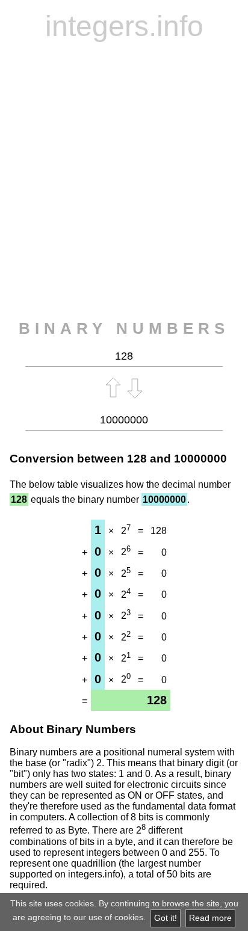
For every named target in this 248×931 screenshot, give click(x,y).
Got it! (165, 918)
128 (137, 458)
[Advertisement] (124, 181)
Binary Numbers (124, 328)
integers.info (124, 26)
